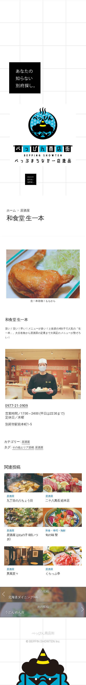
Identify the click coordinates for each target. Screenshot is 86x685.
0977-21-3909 (16, 406)
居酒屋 (25, 210)
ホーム (11, 210)
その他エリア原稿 (23, 447)
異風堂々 (12, 573)
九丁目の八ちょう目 (20, 500)
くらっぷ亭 (53, 573)
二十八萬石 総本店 (58, 500)
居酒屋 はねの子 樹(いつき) (22, 537)
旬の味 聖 (52, 535)
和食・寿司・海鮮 (56, 530)
